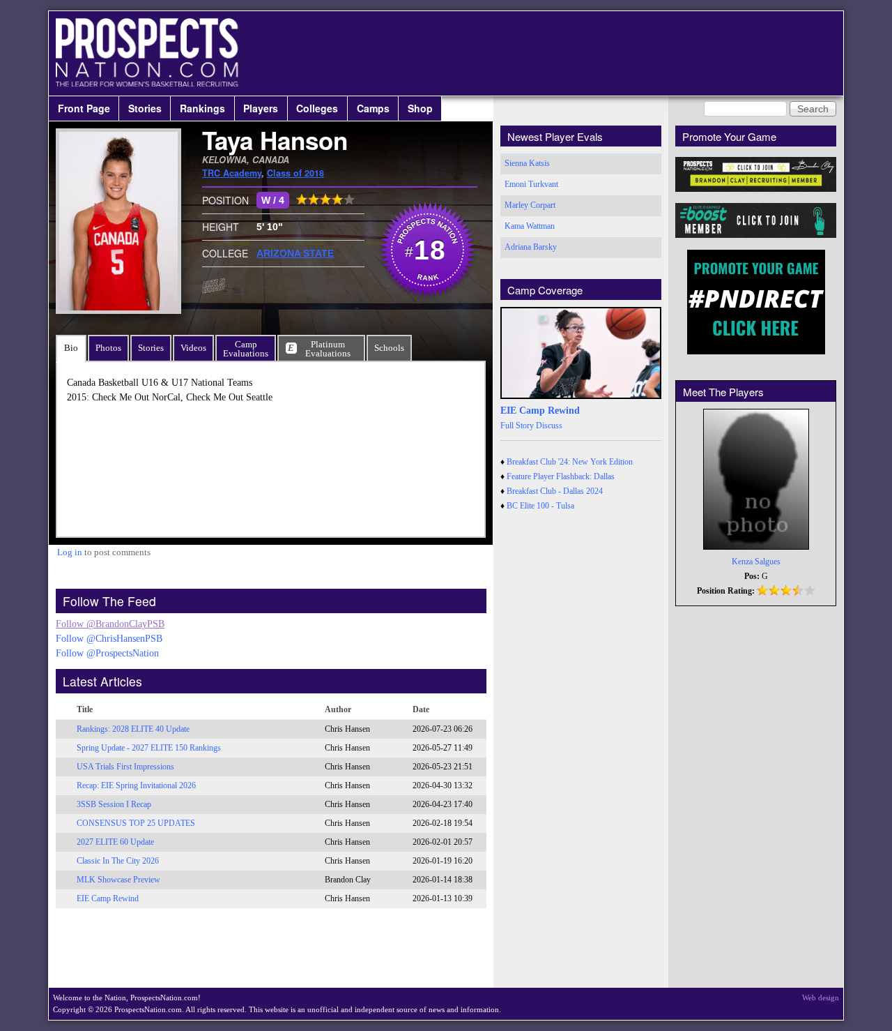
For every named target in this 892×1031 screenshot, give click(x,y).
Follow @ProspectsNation (107, 653)
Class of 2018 (295, 173)
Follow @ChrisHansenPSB (109, 638)
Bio (71, 348)
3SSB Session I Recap (114, 804)
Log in (69, 552)
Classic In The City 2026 (118, 861)
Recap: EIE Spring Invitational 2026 (136, 785)
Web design (820, 997)
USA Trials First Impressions (125, 767)
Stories (145, 108)
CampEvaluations (245, 349)
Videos (193, 348)
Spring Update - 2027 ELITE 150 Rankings (149, 748)
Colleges (317, 108)
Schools (389, 348)
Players (260, 108)
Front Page (84, 108)
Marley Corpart (530, 205)
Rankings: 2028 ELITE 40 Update (133, 729)
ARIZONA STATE (295, 253)
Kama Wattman (530, 226)
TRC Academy (231, 173)
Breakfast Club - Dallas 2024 (555, 491)
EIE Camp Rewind (108, 898)
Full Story (517, 425)
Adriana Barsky (531, 247)
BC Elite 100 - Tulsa (540, 506)
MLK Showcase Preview (118, 880)
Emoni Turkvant (531, 184)
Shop (420, 108)
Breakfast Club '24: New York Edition (570, 462)
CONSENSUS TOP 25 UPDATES (136, 823)
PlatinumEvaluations (328, 349)
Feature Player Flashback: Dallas (561, 476)
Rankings (202, 108)
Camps (373, 108)
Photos (108, 348)
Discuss (549, 425)
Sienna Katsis (527, 163)
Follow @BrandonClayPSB (110, 624)
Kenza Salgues (756, 561)
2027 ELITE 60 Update (115, 842)
